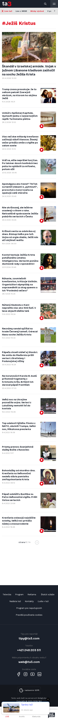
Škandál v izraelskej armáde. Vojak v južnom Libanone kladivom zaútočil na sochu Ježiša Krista (29, 70)
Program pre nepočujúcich (29, 608)
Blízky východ (37, 11)
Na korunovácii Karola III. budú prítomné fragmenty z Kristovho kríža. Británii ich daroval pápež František (19, 380)
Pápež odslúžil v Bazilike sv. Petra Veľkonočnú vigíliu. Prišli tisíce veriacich (19, 497)
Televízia (7, 594)
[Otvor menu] (54, 4)
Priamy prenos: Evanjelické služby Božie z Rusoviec (17, 448)
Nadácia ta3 (15, 601)
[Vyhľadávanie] (45, 4)
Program (19, 594)
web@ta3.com (29, 662)
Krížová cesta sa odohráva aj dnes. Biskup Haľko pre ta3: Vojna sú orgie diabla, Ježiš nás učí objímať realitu (20, 236)
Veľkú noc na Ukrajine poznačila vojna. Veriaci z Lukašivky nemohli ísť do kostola (16, 404)
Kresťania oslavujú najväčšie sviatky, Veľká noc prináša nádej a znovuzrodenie (19, 520)
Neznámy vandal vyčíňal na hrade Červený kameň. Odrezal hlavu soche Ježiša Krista (20, 331)
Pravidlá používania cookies (29, 615)
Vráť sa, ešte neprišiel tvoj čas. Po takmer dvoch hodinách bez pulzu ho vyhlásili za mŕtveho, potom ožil (20, 165)
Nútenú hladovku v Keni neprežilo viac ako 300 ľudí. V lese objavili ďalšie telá (19, 308)
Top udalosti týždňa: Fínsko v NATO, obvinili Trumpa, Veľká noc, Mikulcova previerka (19, 426)
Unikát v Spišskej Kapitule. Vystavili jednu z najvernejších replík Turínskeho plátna (20, 116)
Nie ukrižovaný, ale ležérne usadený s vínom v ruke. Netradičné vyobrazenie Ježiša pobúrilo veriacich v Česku (20, 212)
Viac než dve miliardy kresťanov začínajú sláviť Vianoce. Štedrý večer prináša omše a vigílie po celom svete (20, 141)
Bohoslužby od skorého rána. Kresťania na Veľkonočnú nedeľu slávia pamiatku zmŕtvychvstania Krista (18, 475)
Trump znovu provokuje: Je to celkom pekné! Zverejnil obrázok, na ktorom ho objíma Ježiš (19, 94)
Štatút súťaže (47, 594)
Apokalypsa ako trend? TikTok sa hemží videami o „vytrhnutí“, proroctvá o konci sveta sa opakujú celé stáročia (20, 188)
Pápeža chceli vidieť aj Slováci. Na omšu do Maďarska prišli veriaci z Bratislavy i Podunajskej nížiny (20, 357)
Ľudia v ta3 (43, 601)
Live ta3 (8, 11)
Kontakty (29, 601)
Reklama (32, 594)
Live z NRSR (21, 11)
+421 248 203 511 (29, 650)
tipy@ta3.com (29, 638)
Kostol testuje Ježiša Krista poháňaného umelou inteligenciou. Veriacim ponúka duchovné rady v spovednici (20, 259)
